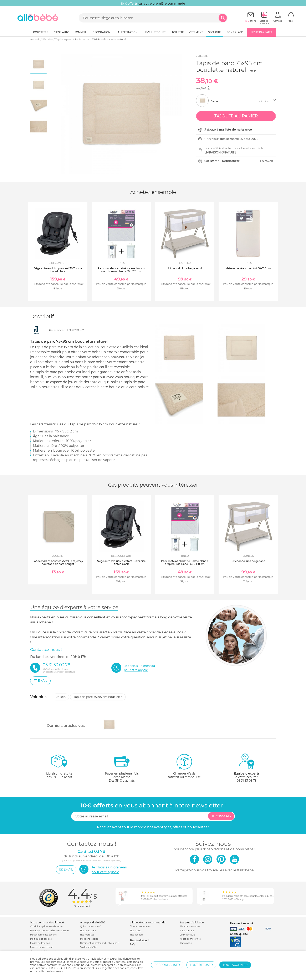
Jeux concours (187, 934)
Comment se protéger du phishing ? (99, 943)
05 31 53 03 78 (247, 780)
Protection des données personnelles (50, 930)
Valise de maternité (190, 939)
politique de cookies (50, 971)
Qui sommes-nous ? (91, 926)
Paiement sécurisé (241, 923)
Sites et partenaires (140, 926)
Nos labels (135, 930)
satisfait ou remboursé (184, 775)
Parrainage (186, 943)
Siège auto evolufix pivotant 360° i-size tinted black (58, 270)
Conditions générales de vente (46, 926)
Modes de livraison (40, 943)
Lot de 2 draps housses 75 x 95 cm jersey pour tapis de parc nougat (58, 562)
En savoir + (268, 161)
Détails (252, 70)
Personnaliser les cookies (43, 934)
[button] (208, 88)
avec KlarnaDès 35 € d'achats (122, 777)
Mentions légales (89, 939)
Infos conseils (187, 930)
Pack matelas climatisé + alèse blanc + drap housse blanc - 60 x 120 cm (121, 270)
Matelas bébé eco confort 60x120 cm (248, 268)
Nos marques (87, 934)
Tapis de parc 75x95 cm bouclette (97, 697)
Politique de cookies (41, 939)
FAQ (132, 944)
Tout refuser (201, 965)
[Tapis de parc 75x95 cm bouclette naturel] (109, 724)
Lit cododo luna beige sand (185, 268)
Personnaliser (167, 965)
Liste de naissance (190, 926)
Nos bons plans (88, 930)
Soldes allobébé (88, 947)
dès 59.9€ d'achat (59, 775)
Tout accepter (235, 965)
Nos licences (136, 934)
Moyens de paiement (41, 947)
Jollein (202, 56)
